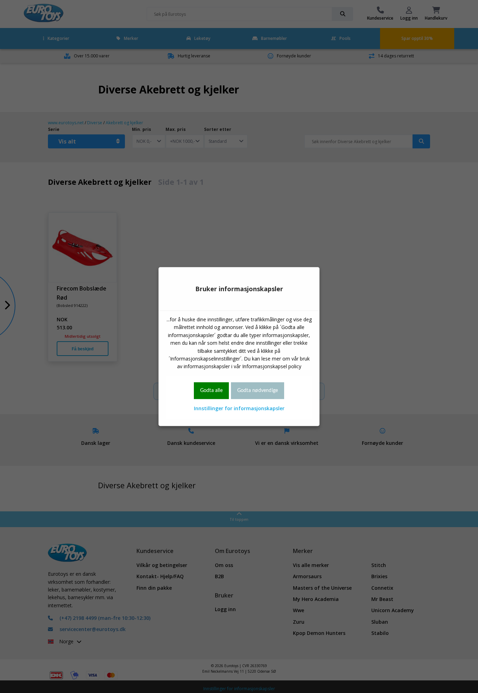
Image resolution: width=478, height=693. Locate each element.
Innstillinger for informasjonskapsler (239, 408)
